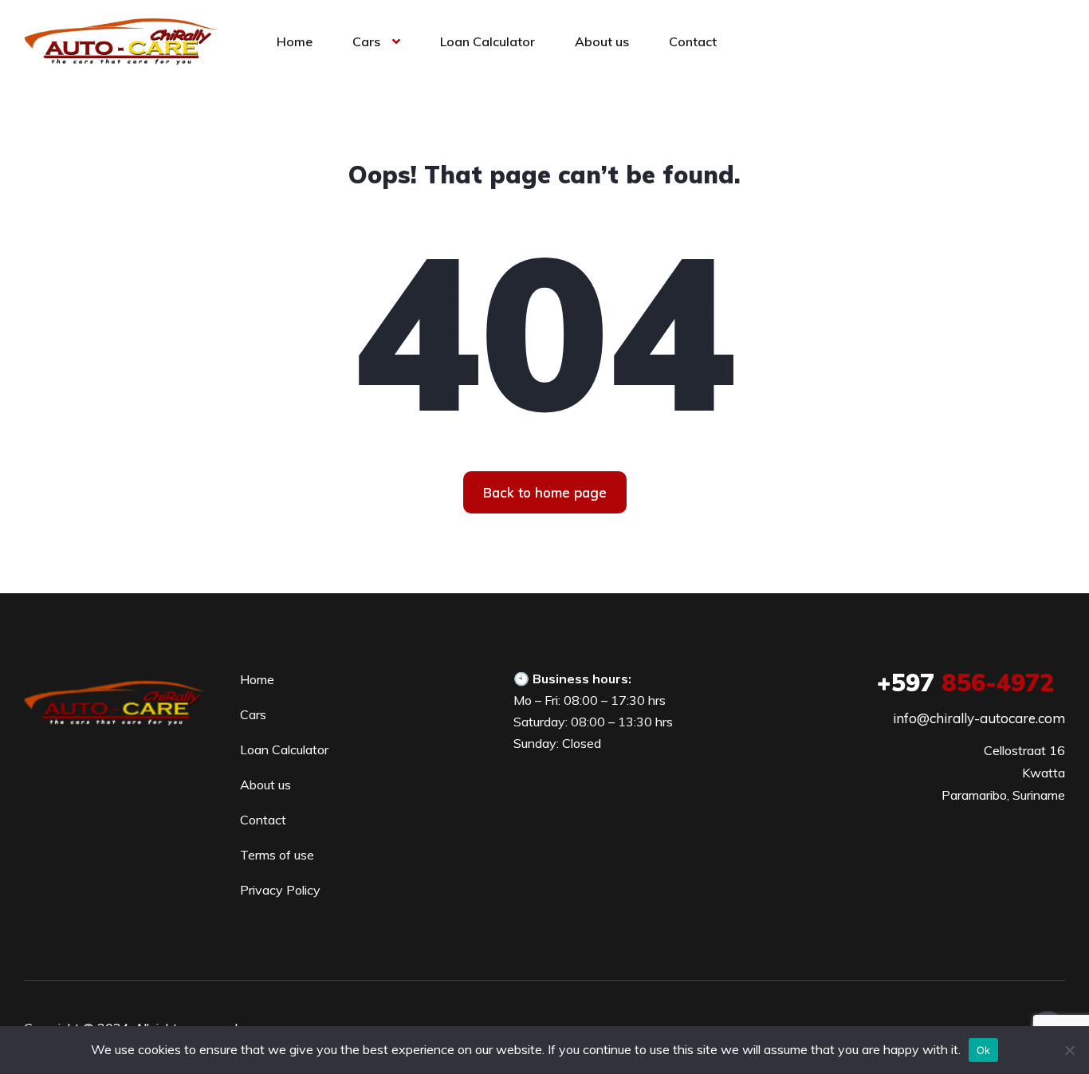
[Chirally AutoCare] (121, 40)
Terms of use (277, 855)
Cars (366, 41)
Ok (984, 1050)
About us (602, 41)
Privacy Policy (280, 890)
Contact (693, 41)
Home (295, 41)
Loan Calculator (487, 41)
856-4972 (965, 682)
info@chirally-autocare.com (979, 718)
